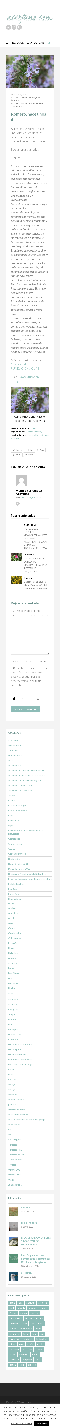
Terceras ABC (15, 1149)
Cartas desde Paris (17, 810)
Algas (11, 903)
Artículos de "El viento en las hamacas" (27, 775)
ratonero (14, 1349)
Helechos (13, 953)
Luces (11, 968)
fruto (40, 1323)
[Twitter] (8, 27)
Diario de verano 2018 (19, 868)
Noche (11, 988)
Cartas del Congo (17, 805)
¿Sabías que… (15, 1184)
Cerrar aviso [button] (41, 1423)
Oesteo (12, 1079)
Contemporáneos (17, 853)
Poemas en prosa (16, 1109)
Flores (17, 100)
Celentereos (14, 938)
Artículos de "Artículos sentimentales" (27, 770)
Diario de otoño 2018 (18, 863)
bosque (32, 1307)
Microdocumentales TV (20, 1044)
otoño (30, 1344)
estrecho (14, 1323)
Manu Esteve (14, 1034)
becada (21, 1307)
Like (30, 450)
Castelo (28, 577)
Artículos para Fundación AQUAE (24, 780)
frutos (13, 1328)
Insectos (12, 963)
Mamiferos (13, 973)
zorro (38, 1359)
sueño (39, 1349)
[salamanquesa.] (13, 1226)
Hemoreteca (14, 899)
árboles (32, 1364)
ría (9, 1129)
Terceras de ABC (16, 1154)
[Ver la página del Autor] (32, 480)
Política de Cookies (21, 1423)
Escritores (13, 888)
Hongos (12, 958)
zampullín (27, 1359)
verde (35, 1354)
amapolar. (26, 1207)
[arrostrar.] (13, 1276)
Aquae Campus (16, 755)
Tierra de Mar (15, 1159)
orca (21, 1344)
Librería (12, 1019)
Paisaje (11, 1084)
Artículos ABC (15, 765)
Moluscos (13, 983)
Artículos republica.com (20, 785)
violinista (14, 1359)
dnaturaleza (16, 1318)
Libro (10, 1024)
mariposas (13, 1039)
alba (21, 1302)
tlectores (23, 1354)
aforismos (13, 750)
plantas (12, 1104)
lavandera (15, 1333)
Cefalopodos (14, 933)
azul (12, 1307)
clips (10, 825)
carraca (43, 1307)
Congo (11, 848)
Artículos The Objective (20, 790)
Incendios (13, 999)
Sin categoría (14, 1139)
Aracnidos (13, 913)
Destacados (14, 858)
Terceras (12, 1144)
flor (32, 1323)
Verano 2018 (14, 1174)
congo (23, 1313)
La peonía (29, 554)
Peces (11, 993)
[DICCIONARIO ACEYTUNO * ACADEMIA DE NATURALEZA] (13, 1241)
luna (34, 1333)
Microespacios (15, 1049)
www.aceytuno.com (31, 497)
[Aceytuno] (30, 15)
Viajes (11, 1179)
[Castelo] (16, 580)
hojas (38, 1328)
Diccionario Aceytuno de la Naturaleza (27, 874)
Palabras (12, 1094)
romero (33, 428)
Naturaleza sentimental (20, 1059)
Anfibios (12, 908)
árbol (22, 1364)
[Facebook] (14, 27)
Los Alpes (13, 1029)
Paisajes (12, 1089)
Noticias (12, 1074)
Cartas (13, 1313)
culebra (34, 1313)
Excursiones (14, 894)
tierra (12, 1354)
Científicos (13, 820)
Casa (10, 815)
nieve (11, 1069)
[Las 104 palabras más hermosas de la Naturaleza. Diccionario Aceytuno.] (13, 1259)
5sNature (13, 740)
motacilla (28, 1339)
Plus (42, 450)
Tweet (19, 450)
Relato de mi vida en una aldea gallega (27, 1119)
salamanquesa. (29, 1222)
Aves (10, 923)
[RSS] (19, 27)
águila (13, 1364)
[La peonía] (16, 557)
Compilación (14, 838)
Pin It (18, 454)
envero (39, 1318)
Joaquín (12, 1014)
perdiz (40, 1344)
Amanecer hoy (35, 431)
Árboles (12, 918)
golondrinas (26, 1328)
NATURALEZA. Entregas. (21, 1064)
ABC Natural (14, 745)
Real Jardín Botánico (18, 1114)
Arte (10, 760)
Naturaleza (41, 1339)
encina (28, 1318)
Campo (11, 800)
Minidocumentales (17, 1054)
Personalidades (16, 1099)
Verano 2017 (14, 1169)
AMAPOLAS (30, 524)
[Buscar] (49, 43)
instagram (13, 1009)
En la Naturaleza (16, 883)
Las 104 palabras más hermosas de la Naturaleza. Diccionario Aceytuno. (36, 1259)
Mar (10, 978)
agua (12, 1302)
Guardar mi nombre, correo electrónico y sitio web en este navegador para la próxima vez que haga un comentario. (29, 676)
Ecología (12, 943)
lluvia (25, 1333)
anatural (30, 1302)
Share (30, 454)
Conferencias (15, 843)
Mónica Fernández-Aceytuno (27, 97)
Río (10, 1134)
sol (30, 1349)
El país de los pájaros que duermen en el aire (30, 878)
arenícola (42, 1302)
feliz (25, 1323)
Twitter (12, 1164)
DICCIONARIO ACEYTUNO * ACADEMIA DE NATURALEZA (36, 1241)
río (24, 1349)
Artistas (12, 795)
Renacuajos (14, 1124)
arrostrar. (26, 1272)
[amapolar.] (13, 1211)
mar (42, 1333)
